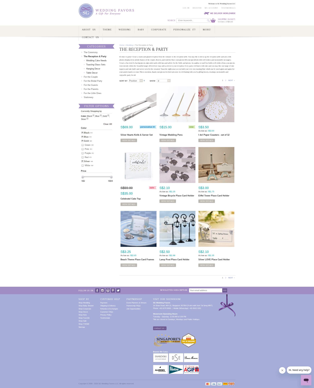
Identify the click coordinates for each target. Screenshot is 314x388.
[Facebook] (97, 290)
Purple (88, 153)
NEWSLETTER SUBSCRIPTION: (173, 290)
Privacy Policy (106, 315)
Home (121, 45)
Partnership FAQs (133, 306)
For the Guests (91, 85)
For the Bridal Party (93, 81)
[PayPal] (219, 384)
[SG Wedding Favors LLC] (106, 10)
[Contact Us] (159, 328)
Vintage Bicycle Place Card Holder (176, 195)
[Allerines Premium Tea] (160, 366)
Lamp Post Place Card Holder (174, 259)
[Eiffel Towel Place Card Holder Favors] (216, 165)
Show (152, 81)
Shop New (82, 315)
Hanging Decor (93, 68)
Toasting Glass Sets (95, 64)
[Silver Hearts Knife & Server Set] (139, 104)
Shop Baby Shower (86, 306)
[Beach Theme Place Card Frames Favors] (139, 229)
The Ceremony (91, 52)
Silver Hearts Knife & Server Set (137, 135)
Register (197, 8)
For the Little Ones (92, 93)
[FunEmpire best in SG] (188, 334)
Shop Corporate (84, 309)
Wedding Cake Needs (96, 60)
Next (230, 80)
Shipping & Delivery (108, 306)
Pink (87, 149)
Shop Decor (83, 312)
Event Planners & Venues (136, 303)
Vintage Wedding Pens (171, 135)
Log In (186, 8)
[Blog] (108, 290)
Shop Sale (82, 321)
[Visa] (213, 384)
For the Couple (91, 77)
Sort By (123, 81)
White (87, 165)
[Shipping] (225, 384)
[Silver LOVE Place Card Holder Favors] (216, 229)
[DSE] (176, 354)
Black (86, 133)
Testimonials (228, 8)
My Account (211, 8)
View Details (128, 140)
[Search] (208, 20)
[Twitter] (118, 290)
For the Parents (91, 89)
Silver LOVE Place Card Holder (214, 259)
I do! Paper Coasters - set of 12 (213, 135)
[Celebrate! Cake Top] (139, 165)
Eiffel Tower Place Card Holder (213, 195)
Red (86, 157)
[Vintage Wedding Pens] (177, 104)
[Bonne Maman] (191, 354)
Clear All (107, 124)
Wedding (129, 45)
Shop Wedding (84, 303)
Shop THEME (83, 324)
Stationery (88, 97)
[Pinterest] (113, 290)
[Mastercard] (207, 384)
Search (171, 20)
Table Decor (91, 73)
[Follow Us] (102, 290)
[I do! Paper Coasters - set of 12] (216, 104)
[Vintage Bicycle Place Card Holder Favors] (177, 165)
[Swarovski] (160, 354)
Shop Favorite (84, 318)
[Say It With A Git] (191, 366)
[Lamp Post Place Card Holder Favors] (177, 229)
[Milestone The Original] (175, 366)
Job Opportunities (133, 309)
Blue (86, 137)
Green (87, 145)
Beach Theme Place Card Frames (137, 259)
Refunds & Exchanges (109, 309)
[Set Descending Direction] (144, 80)
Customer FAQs (106, 312)
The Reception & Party (95, 56)
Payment (103, 303)
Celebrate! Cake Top (131, 199)
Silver (87, 161)
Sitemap (81, 327)
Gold (86, 141)
